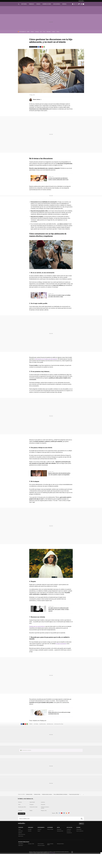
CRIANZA (38, 4)
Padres (31, 810)
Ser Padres (36, 724)
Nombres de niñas (37, 794)
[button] (37, 99)
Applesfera (20, 832)
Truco (44, 31)
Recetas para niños (22, 806)
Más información (52, 852)
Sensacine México (41, 843)
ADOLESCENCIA (56, 4)
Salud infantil (32, 802)
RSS (66, 813)
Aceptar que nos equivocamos (36, 626)
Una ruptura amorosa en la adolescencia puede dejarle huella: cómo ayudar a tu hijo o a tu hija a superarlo (58, 609)
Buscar (82, 819)
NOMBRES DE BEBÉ (47, 4)
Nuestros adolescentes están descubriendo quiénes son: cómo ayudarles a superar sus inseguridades (59, 474)
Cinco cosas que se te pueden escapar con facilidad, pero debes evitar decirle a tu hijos (59, 296)
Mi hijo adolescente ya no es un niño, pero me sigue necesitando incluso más (59, 713)
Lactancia (43, 802)
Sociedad (20, 810)
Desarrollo (43, 804)
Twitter (77, 4)
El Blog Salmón (78, 829)
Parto (19, 804)
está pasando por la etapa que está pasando (46, 359)
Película (32, 31)
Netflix (28, 31)
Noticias (20, 802)
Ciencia (58, 31)
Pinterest (72, 4)
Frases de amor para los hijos (74, 794)
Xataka (19, 829)
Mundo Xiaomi (20, 836)
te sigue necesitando (61, 643)
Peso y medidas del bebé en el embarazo (60, 794)
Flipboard (79, 4)
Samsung (36, 31)
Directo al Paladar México (50, 844)
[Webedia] (81, 1)
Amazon (53, 31)
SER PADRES (24, 4)
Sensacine (39, 829)
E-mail (44, 47)
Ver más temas (22, 813)
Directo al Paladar (50, 829)
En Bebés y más (50, 176)
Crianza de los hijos (59, 724)
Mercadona (49, 31)
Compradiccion (69, 832)
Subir (81, 823)
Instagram (81, 4)
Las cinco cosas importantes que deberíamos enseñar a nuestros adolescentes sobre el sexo (58, 179)
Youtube (83, 4)
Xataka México (20, 843)
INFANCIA (64, 4)
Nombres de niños (29, 794)
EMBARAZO (31, 4)
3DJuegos (29, 829)
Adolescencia (50, 724)
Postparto (32, 804)
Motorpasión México (60, 843)
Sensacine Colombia (41, 845)
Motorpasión (59, 829)
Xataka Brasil (20, 845)
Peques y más (44, 810)
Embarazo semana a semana (47, 794)
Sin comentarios (34, 46)
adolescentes (43, 724)
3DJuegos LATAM (31, 843)
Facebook (75, 4)
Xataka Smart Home (21, 834)
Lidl (40, 31)
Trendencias (69, 829)
